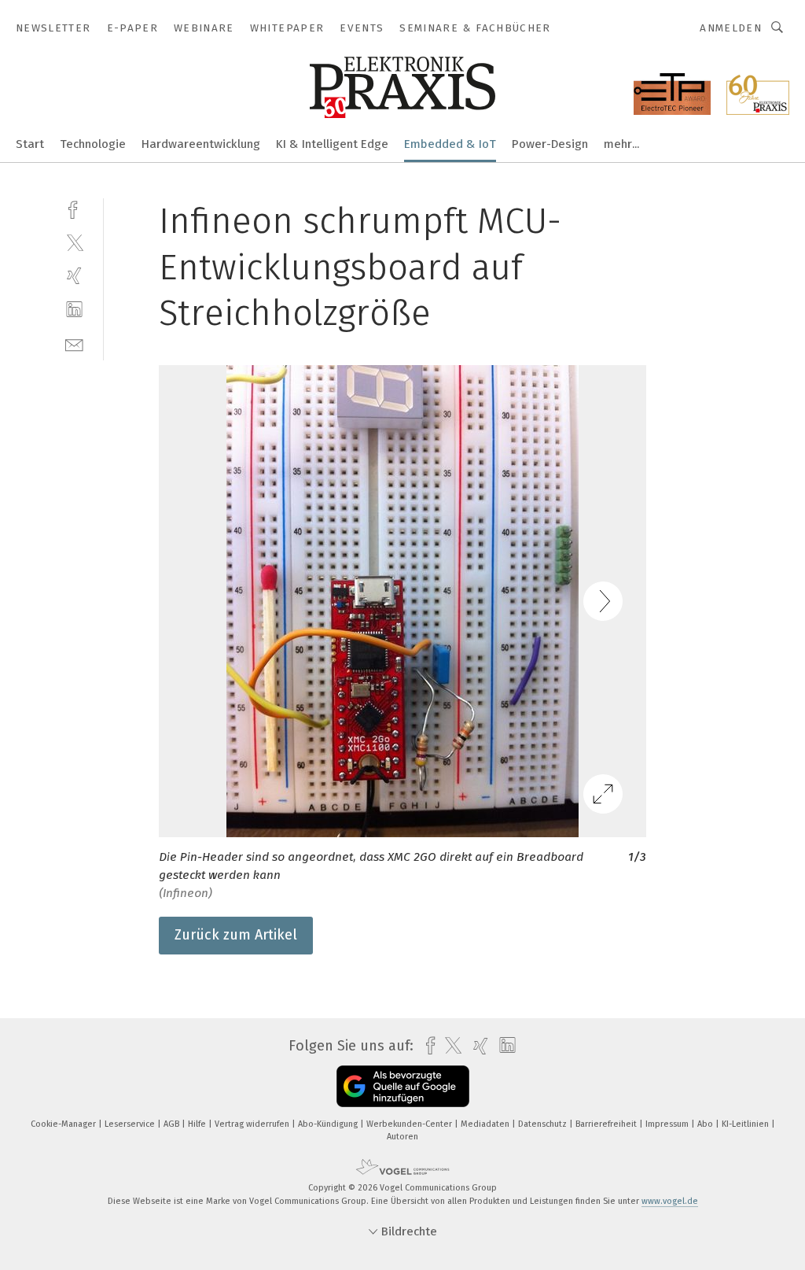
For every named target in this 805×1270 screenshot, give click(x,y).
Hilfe (198, 1124)
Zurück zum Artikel (236, 934)
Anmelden (731, 28)
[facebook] (74, 208)
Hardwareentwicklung (201, 144)
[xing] (74, 276)
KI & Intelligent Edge (332, 144)
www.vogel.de (669, 1201)
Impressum (668, 1124)
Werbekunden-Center (410, 1124)
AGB (173, 1124)
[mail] (74, 343)
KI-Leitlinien (746, 1124)
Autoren (402, 1137)
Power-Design (550, 144)
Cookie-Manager (64, 1124)
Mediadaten (486, 1124)
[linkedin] (74, 309)
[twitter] (74, 242)
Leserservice (131, 1124)
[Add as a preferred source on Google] (402, 1086)
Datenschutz (543, 1124)
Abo (706, 1124)
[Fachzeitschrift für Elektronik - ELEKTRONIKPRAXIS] (30, 143)
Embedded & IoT (450, 144)
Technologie (93, 144)
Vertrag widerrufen (253, 1124)
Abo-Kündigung (329, 1124)
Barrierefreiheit (607, 1124)
